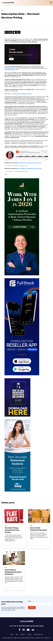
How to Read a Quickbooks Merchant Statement (13, 572)
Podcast (23, 634)
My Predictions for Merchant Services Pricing (29, 168)
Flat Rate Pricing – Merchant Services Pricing (29, 162)
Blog (6, 174)
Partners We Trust (38, 634)
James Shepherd (5, 21)
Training (29, 634)
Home (11, 634)
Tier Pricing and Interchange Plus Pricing (21, 93)
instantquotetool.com (10, 68)
